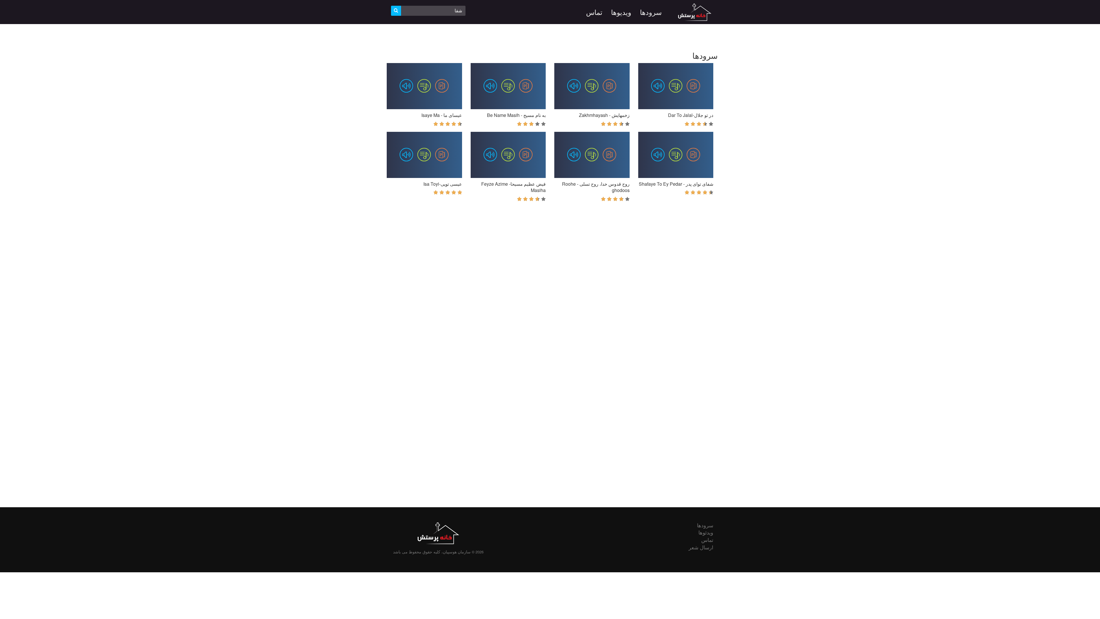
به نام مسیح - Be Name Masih (516, 115)
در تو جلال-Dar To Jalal (690, 115)
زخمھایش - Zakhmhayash (604, 115)
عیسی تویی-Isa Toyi (442, 184)
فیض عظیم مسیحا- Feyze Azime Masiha (513, 187)
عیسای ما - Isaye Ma (441, 115)
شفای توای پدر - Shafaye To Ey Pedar (676, 184)
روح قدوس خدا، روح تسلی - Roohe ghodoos (596, 187)
